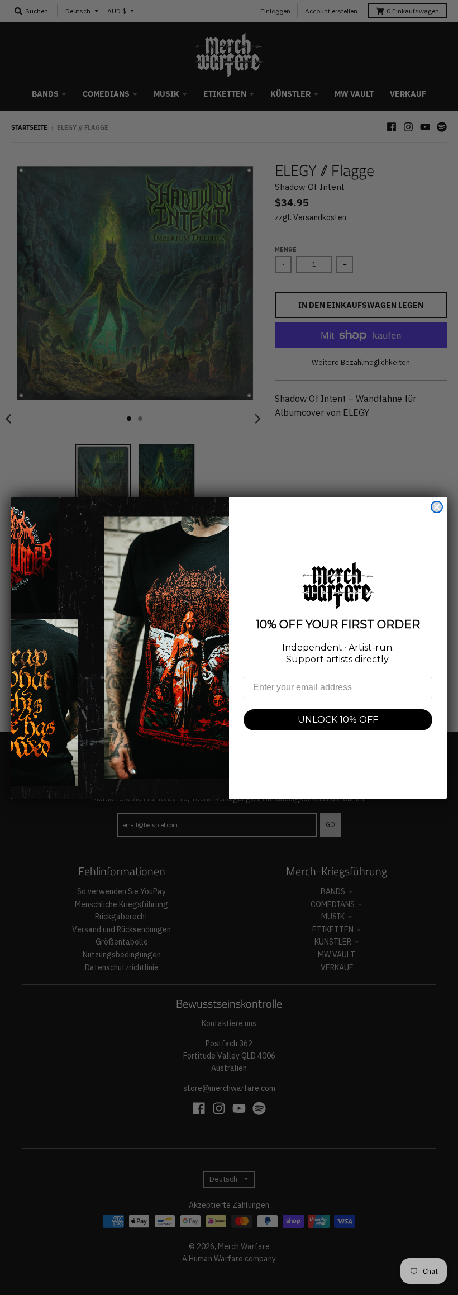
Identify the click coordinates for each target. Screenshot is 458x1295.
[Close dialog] (436, 507)
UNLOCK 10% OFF (338, 719)
